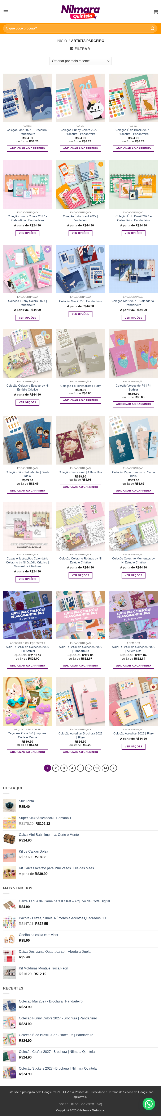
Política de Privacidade (90, 1092)
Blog (75, 1104)
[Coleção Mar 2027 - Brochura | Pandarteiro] (27, 98)
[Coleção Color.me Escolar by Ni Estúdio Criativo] (27, 353)
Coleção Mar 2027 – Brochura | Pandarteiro (27, 131)
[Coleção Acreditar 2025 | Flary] (133, 701)
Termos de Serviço (120, 1092)
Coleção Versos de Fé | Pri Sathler (133, 387)
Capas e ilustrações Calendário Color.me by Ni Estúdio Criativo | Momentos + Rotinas (27, 562)
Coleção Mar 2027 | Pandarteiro (80, 301)
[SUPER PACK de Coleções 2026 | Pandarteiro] (80, 615)
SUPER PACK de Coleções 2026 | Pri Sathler (27, 648)
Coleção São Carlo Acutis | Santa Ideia (27, 474)
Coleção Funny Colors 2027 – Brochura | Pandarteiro (80, 131)
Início (62, 41)
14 (105, 768)
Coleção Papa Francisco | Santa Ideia (133, 474)
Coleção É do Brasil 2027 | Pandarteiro (80, 218)
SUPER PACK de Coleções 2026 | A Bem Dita (133, 648)
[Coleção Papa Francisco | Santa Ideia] (133, 440)
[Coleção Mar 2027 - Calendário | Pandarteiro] (133, 269)
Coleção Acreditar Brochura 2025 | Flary (80, 735)
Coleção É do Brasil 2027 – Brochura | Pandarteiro (134, 131)
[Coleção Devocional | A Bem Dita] (80, 440)
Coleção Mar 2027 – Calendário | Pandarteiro (134, 302)
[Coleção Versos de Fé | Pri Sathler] (133, 353)
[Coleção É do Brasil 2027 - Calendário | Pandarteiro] (133, 184)
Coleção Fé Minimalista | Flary (80, 385)
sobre (63, 1104)
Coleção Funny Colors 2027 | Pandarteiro (27, 302)
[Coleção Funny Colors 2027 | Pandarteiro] (27, 269)
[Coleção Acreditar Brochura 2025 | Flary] (80, 701)
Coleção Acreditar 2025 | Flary (133, 733)
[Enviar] (153, 28)
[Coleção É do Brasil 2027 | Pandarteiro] (80, 184)
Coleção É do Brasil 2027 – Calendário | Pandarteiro (134, 218)
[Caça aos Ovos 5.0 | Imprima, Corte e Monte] (27, 701)
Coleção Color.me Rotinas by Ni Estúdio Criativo (80, 560)
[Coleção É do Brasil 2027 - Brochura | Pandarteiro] (133, 98)
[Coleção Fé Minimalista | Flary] (80, 353)
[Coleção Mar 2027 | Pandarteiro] (80, 269)
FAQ (99, 1104)
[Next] (113, 768)
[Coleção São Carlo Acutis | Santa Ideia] (27, 440)
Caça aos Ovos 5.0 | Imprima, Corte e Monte (27, 735)
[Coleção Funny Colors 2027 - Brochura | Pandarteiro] (80, 98)
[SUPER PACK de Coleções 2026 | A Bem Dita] (133, 615)
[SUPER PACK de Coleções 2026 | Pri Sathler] (27, 615)
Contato (87, 1104)
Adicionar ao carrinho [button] (27, 148)
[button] (5, 11)
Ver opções (27, 233)
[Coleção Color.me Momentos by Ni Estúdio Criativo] (133, 526)
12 (88, 768)
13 (97, 768)
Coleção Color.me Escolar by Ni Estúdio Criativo (27, 387)
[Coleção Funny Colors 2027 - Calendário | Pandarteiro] (27, 184)
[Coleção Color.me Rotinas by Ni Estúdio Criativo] (80, 526)
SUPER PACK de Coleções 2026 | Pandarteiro (80, 648)
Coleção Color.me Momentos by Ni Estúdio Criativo (133, 560)
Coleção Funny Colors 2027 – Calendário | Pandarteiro (27, 218)
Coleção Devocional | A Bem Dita (80, 472)
